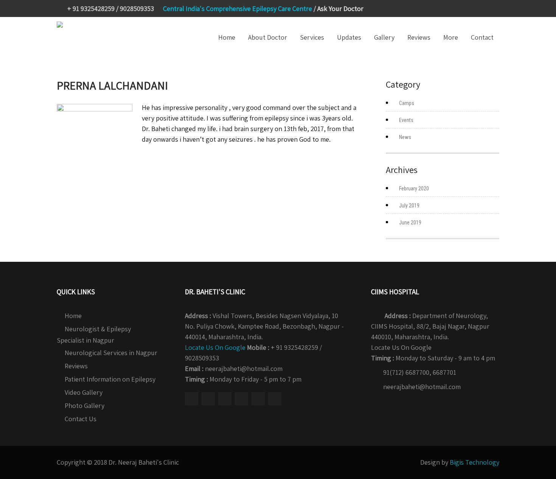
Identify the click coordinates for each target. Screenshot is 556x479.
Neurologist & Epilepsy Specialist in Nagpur (94, 334)
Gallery (384, 37)
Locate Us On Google (215, 347)
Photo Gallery (84, 405)
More (450, 37)
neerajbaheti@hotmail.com (422, 386)
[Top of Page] (534, 463)
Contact (482, 37)
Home (226, 37)
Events (406, 120)
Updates (349, 37)
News (405, 137)
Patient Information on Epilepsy (110, 379)
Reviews (418, 37)
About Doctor (267, 37)
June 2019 (410, 222)
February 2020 (414, 188)
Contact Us (80, 418)
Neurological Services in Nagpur (111, 352)
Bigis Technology (474, 462)
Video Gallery (84, 392)
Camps (406, 103)
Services (312, 37)
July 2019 (409, 205)
